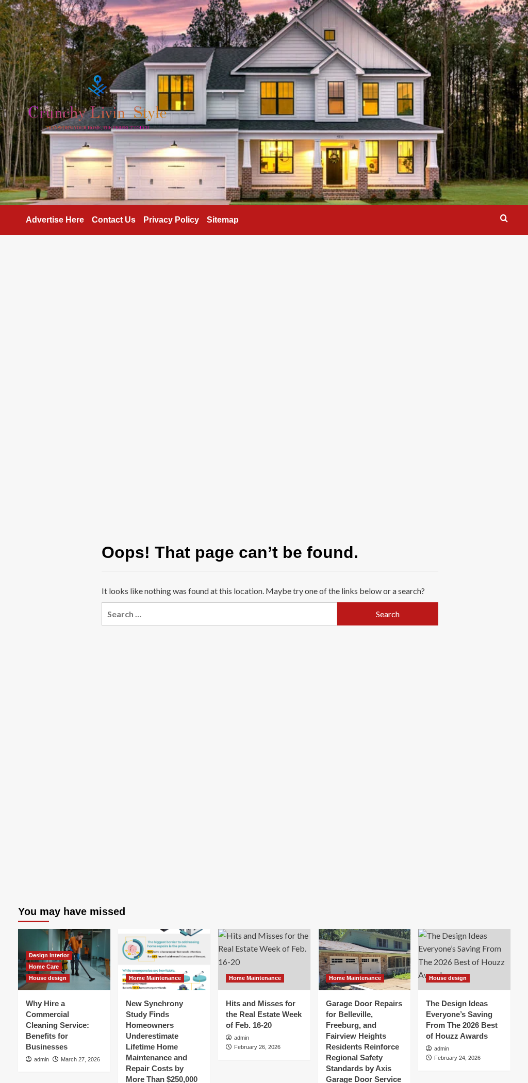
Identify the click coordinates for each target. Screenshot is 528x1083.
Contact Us (114, 219)
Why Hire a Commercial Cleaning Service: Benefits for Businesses (57, 1025)
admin (41, 1059)
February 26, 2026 (257, 1047)
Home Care (44, 966)
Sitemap (223, 219)
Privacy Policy (171, 219)
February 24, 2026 (457, 1058)
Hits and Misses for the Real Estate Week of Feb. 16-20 (264, 1014)
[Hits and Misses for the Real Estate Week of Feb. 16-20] (264, 959)
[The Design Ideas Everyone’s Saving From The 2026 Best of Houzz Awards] (464, 959)
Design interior (49, 955)
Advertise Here (55, 219)
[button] (504, 218)
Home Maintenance (155, 978)
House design (48, 978)
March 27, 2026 (80, 1059)
